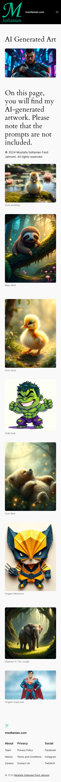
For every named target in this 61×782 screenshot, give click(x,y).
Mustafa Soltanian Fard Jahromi (31, 775)
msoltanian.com (34, 12)
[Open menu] (57, 12)
